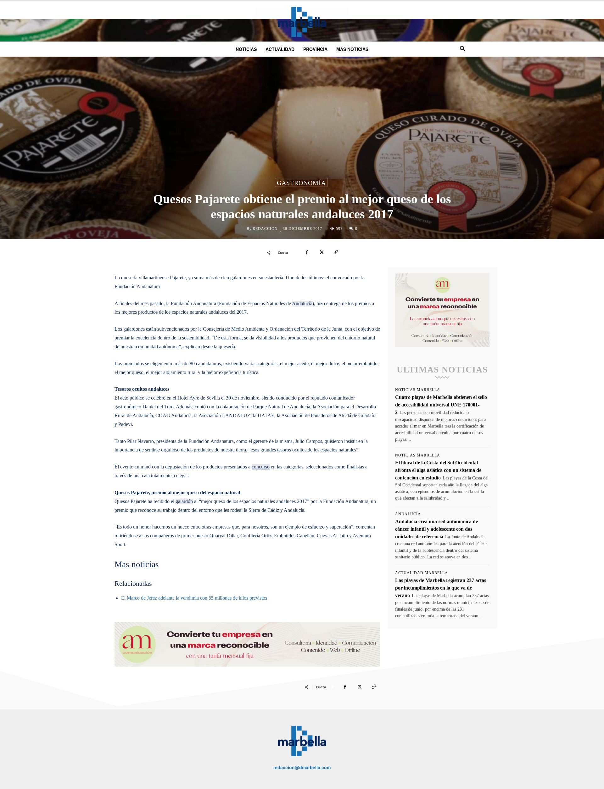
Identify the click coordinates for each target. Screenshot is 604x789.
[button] (462, 50)
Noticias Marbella (417, 390)
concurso (261, 466)
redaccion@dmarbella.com (302, 767)
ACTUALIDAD (280, 49)
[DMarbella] (302, 21)
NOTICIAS (246, 49)
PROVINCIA (315, 49)
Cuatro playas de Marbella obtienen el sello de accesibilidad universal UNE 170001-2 (441, 404)
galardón (184, 501)
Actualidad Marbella (421, 573)
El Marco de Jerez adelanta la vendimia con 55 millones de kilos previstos (194, 598)
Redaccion (265, 229)
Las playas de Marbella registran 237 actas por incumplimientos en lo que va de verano (440, 588)
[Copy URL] (335, 252)
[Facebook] (306, 252)
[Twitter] (321, 252)
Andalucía (302, 303)
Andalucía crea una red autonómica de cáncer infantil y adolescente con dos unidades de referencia (436, 529)
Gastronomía (301, 182)
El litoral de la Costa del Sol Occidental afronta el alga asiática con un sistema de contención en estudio (438, 470)
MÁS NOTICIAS (352, 49)
